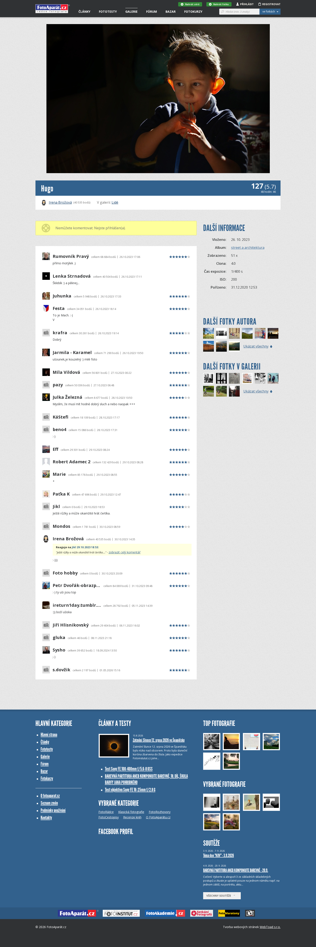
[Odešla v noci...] (221, 378)
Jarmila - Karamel (72, 352)
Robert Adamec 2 (71, 461)
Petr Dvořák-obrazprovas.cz (77, 585)
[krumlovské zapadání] (234, 346)
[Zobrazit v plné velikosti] (158, 98)
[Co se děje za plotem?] (273, 378)
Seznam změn (49, 803)
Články (84, 11)
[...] (260, 378)
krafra (60, 332)
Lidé (115, 202)
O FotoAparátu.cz (158, 817)
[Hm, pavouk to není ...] (208, 391)
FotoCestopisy (108, 817)
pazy (58, 384)
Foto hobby (65, 573)
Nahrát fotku (221, 4)
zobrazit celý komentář (125, 552)
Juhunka (62, 296)
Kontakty (46, 818)
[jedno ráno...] (273, 333)
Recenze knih (132, 817)
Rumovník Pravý (71, 256)
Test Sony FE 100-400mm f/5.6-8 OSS (129, 769)
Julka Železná (67, 397)
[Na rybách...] (221, 391)
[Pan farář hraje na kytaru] (234, 391)
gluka (59, 637)
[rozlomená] (247, 378)
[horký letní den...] (208, 333)
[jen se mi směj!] (221, 333)
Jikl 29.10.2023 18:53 (85, 547)
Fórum (151, 11)
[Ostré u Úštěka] (221, 346)
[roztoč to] (260, 333)
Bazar (171, 11)
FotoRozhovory (159, 812)
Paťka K (61, 494)
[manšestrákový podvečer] (208, 346)
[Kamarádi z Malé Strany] (234, 333)
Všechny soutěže (219, 896)
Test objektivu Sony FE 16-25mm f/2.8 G (130, 790)
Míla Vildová (66, 372)
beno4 (59, 429)
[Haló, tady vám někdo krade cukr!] (208, 378)
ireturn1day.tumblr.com (77, 605)
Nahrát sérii (192, 4)
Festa (59, 308)
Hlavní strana (49, 735)
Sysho (59, 650)
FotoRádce (106, 812)
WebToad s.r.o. (270, 927)
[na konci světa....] (247, 333)
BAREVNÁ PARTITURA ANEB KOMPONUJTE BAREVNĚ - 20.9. (235, 870)
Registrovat (271, 4)
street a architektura (247, 247)
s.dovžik (61, 669)
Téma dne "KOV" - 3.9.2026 (218, 855)
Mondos (61, 526)
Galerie (131, 11)
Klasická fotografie (131, 812)
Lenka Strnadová (72, 276)
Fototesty (108, 11)
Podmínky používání (53, 810)
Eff (55, 449)
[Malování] (234, 378)
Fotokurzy (193, 11)
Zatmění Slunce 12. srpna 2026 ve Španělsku (159, 740)
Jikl (56, 506)
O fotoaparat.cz (50, 796)
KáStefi (60, 417)
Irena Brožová (60, 202)
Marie (59, 474)
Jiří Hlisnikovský (71, 625)
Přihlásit (247, 4)
